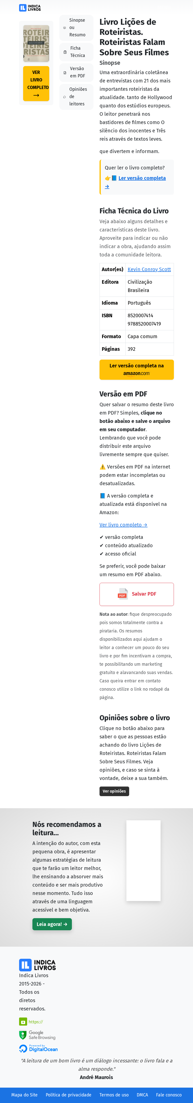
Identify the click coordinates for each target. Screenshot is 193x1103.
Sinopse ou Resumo (77, 28)
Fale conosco (169, 1095)
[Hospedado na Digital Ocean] (38, 1048)
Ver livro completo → (124, 525)
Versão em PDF (77, 72)
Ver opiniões (114, 791)
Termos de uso (114, 1095)
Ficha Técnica (77, 52)
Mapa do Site (24, 1095)
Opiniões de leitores (78, 97)
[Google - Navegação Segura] (37, 1034)
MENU (164, 8)
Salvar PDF (143, 594)
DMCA (142, 1095)
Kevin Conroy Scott (149, 269)
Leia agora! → (52, 924)
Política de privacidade (68, 1095)
